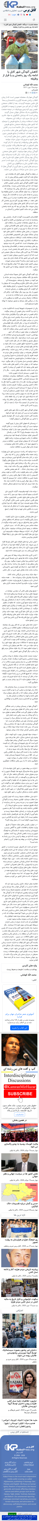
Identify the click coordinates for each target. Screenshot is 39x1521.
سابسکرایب (19, 1114)
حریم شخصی (28, 1462)
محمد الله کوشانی (30, 84)
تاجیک (20, 1420)
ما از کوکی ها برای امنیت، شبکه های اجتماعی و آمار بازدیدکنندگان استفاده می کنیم (19, 1517)
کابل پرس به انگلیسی (10, 1471)
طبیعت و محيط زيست (15, 969)
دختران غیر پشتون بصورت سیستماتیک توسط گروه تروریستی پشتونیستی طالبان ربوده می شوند (19, 1352)
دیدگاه (25, 24)
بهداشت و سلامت (30, 969)
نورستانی (13, 1423)
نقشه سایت (29, 1471)
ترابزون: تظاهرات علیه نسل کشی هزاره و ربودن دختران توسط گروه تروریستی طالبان (22, 1403)
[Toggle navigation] (5, 20)
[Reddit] (28, 92)
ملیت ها (33, 1420)
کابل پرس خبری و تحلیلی (12, 1246)
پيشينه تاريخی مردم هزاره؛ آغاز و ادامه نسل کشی (21, 1271)
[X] (26, 92)
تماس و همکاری (10, 1464)
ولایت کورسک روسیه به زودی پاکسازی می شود (21, 1145)
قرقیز (21, 1423)
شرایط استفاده (29, 1464)
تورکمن (6, 1420)
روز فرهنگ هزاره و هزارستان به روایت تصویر (21, 1241)
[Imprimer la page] (30, 92)
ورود (28, 1469)
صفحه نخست (33, 24)
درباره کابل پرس (10, 1462)
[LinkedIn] (32, 92)
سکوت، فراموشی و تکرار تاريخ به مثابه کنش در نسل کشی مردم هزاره (21, 1301)
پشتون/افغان (25, 1426)
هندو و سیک (30, 1423)
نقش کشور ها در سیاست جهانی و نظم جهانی (20, 1175)
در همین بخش (19, 1120)
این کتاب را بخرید (19, 1027)
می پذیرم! (12, 1514)
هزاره (26, 1420)
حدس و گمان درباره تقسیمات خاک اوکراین (22, 1205)
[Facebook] (34, 92)
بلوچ (7, 1423)
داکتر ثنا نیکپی (14, 1150)
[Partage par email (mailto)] (37, 92)
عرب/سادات (13, 1426)
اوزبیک (13, 1420)
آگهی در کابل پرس (10, 1469)
